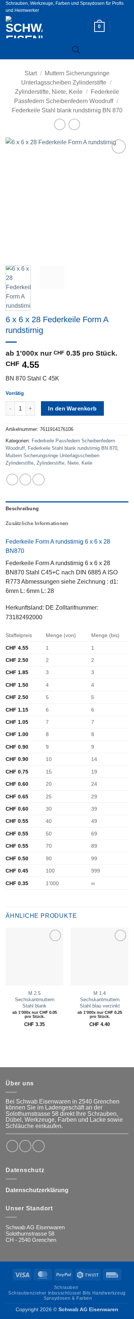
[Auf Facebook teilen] (25, 479)
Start (31, 73)
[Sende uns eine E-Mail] (38, 1146)
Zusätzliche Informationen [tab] (37, 523)
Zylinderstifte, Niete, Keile (49, 92)
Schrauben (66, 1287)
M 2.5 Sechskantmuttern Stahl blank (34, 999)
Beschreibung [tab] (22, 508)
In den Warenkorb (72, 408)
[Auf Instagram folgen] (25, 1146)
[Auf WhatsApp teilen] (12, 479)
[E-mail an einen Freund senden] (38, 479)
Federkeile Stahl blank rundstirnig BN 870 (67, 110)
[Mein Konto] (122, 27)
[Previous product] (74, 124)
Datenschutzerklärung (37, 1190)
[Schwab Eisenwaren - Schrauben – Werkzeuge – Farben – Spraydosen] (36, 27)
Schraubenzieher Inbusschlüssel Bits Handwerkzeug (67, 1293)
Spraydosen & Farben (68, 1298)
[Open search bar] (76, 49)
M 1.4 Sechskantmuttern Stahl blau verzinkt (100, 999)
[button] (99, 27)
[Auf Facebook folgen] (12, 1146)
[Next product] (59, 124)
